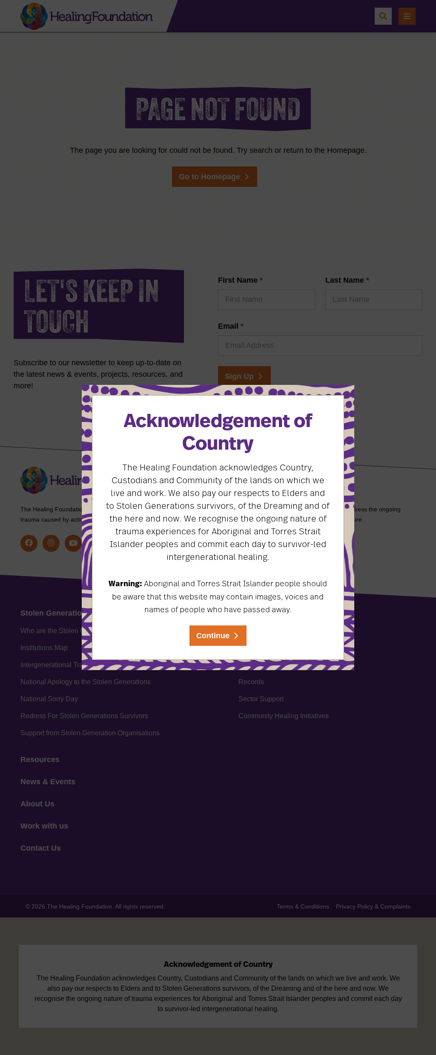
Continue (212, 635)
